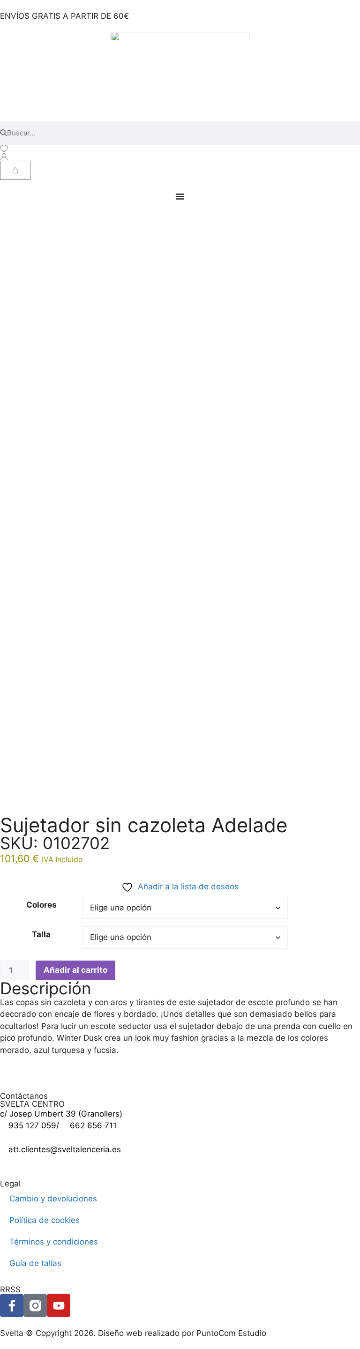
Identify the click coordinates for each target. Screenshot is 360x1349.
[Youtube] (58, 1305)
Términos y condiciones (53, 1241)
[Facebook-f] (11, 1305)
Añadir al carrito (75, 970)
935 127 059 (32, 1125)
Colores (41, 904)
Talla (41, 934)
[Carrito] (15, 170)
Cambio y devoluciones (53, 1198)
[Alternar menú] (180, 196)
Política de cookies (44, 1220)
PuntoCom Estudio (231, 1333)
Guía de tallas (35, 1263)
